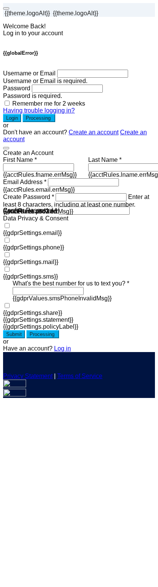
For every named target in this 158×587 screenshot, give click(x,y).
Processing (39, 118)
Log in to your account (33, 33)
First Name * (20, 160)
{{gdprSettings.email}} (32, 233)
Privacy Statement (28, 376)
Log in (62, 348)
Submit (14, 334)
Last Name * (105, 160)
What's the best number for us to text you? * (71, 283)
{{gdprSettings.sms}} (30, 276)
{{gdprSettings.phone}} (33, 247)
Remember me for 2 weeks (48, 103)
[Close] (6, 148)
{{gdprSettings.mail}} (30, 262)
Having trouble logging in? (39, 110)
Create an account (93, 132)
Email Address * (24, 182)
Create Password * (28, 197)
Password (16, 88)
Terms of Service (79, 376)
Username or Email (29, 73)
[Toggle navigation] (6, 8)
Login (12, 118)
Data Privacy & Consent (35, 218)
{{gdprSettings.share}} (32, 313)
